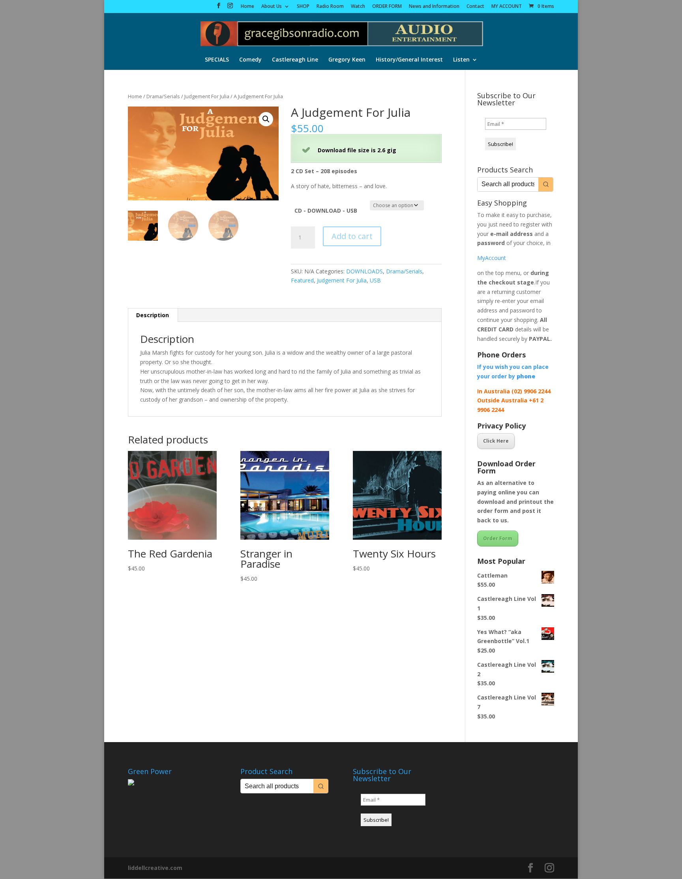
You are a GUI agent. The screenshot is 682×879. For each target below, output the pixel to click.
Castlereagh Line (295, 60)
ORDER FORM (387, 6)
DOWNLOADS (364, 271)
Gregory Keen (346, 60)
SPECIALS (217, 60)
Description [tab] (152, 315)
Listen (461, 60)
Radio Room (330, 6)
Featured (302, 280)
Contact (475, 6)
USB (375, 280)
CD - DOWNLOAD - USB (325, 210)
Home (247, 6)
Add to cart (352, 236)
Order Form (497, 538)
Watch (358, 6)
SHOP (303, 6)
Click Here (496, 441)
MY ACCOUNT (506, 6)
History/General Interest (409, 60)
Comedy (250, 60)
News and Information (434, 6)
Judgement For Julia (206, 96)
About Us (271, 6)
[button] (266, 119)
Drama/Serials (163, 96)
